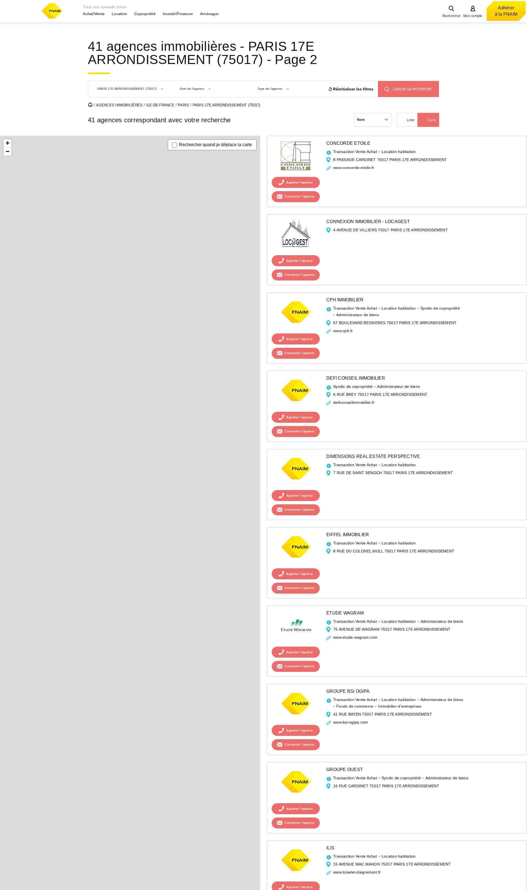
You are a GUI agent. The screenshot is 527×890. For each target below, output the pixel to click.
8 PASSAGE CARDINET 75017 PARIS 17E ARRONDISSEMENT (390, 159)
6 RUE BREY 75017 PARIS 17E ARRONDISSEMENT (380, 394)
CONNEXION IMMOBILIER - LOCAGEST (368, 221)
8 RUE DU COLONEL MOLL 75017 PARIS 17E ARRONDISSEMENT (393, 551)
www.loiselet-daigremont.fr (357, 872)
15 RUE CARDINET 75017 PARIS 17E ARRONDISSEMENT (386, 786)
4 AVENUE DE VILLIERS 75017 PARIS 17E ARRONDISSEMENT (390, 230)
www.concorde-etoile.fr (353, 167)
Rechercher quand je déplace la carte (215, 144)
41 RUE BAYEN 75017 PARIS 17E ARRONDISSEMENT (382, 714)
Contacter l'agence (300, 196)
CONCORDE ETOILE (348, 143)
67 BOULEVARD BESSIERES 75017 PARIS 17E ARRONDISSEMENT (394, 323)
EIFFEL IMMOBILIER (347, 534)
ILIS (330, 848)
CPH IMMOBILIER (345, 299)
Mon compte (473, 16)
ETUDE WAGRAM (345, 613)
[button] (93, 14)
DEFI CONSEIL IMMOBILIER (355, 378)
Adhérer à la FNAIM (506, 10)
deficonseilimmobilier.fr (353, 402)
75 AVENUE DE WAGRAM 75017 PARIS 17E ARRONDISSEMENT (392, 629)
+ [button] (7, 143)
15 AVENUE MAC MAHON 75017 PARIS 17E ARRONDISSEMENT (392, 864)
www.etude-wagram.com (355, 637)
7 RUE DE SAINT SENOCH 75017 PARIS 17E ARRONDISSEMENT (393, 473)
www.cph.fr (343, 331)
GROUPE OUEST (344, 769)
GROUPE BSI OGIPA (347, 691)
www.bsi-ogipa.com (350, 722)
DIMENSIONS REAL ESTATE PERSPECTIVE (373, 456)
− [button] (7, 151)
